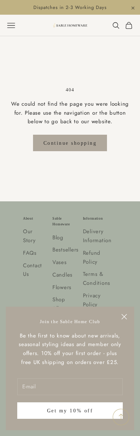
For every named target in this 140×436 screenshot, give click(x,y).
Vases (59, 262)
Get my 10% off (70, 410)
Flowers (61, 287)
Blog (58, 237)
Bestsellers (65, 250)
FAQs (30, 253)
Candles (62, 275)
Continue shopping (70, 143)
